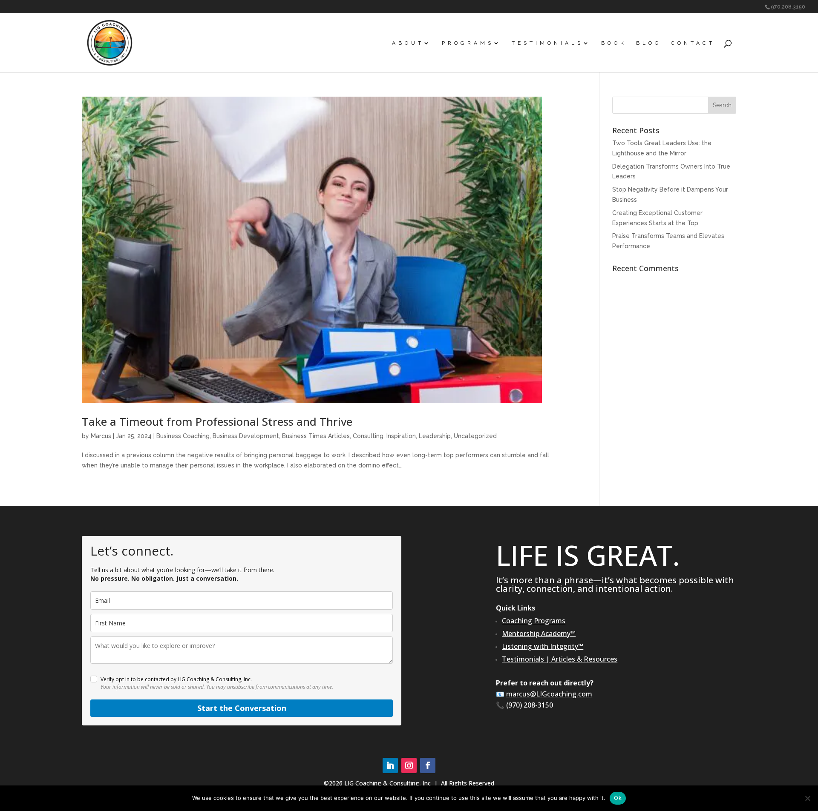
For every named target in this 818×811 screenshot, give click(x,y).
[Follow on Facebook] (427, 765)
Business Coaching (183, 436)
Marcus (101, 436)
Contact (693, 43)
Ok (618, 797)
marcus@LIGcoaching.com (549, 694)
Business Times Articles (316, 436)
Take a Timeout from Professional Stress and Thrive (217, 421)
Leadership (435, 436)
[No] (807, 798)
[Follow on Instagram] (409, 765)
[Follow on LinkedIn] (390, 765)
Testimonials (547, 43)
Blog (649, 43)
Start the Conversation (241, 708)
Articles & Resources (584, 659)
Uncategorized (475, 436)
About (408, 43)
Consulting (368, 436)
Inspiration (401, 436)
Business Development (246, 436)
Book (614, 43)
